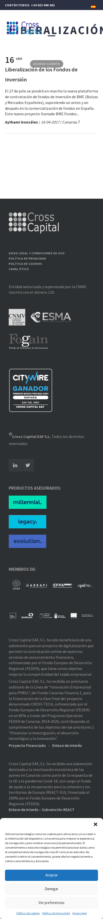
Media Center (67, 51)
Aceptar (52, 875)
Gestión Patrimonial (57, 26)
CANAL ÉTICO (19, 269)
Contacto (18, 64)
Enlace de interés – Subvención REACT (41, 809)
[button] (95, 824)
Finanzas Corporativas (30, 39)
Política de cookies (28, 913)
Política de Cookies (25, 264)
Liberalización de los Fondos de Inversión (41, 74)
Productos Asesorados (30, 51)
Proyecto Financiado (27, 745)
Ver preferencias (51, 902)
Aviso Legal (79, 913)
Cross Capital (22, 26)
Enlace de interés (67, 745)
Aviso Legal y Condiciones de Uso (37, 253)
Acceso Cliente (46, 64)
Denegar (51, 888)
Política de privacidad (56, 913)
